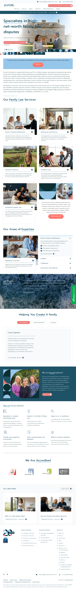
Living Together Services (14, 357)
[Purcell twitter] (4, 574)
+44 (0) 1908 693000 (67, 1)
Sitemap (5, 580)
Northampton (64, 555)
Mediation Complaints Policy (23, 581)
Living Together (45, 537)
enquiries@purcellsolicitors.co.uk (48, 1)
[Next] (10, 301)
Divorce (24, 9)
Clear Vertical (69, 580)
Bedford (62, 552)
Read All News (65, 488)
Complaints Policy (8, 581)
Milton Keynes (64, 550)
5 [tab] (12, 49)
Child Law (37, 9)
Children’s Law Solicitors (29, 538)
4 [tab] (10, 49)
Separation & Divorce (28, 533)
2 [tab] (6, 49)
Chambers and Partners (19, 85)
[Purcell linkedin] (7, 574)
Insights (58, 9)
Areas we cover (63, 548)
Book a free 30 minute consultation (60, 5)
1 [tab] (4, 49)
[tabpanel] (38, 33)
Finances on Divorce (28, 535)
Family (30, 9)
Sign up (38, 64)
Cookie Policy (36, 581)
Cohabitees (26, 540)
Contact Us (62, 545)
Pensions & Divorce (28, 545)
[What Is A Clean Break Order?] (20, 508)
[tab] (23, 322)
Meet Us (61, 535)
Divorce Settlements (46, 253)
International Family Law (30, 543)
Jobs (60, 540)
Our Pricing (62, 538)
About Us (46, 394)
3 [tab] (8, 49)
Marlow (62, 562)
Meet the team (56, 216)
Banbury (62, 560)
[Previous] (5, 301)
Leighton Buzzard (65, 569)
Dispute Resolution (48, 9)
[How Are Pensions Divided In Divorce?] (56, 508)
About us (16, 9)
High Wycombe (64, 557)
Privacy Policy (13, 580)
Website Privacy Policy (25, 580)
